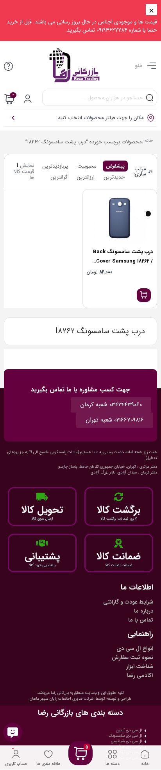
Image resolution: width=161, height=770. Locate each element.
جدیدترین (114, 177)
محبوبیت (87, 166)
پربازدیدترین (55, 166)
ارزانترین (86, 177)
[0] (80, 763)
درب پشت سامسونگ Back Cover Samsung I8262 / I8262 (123, 261)
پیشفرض (115, 166)
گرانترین (59, 177)
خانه (149, 141)
